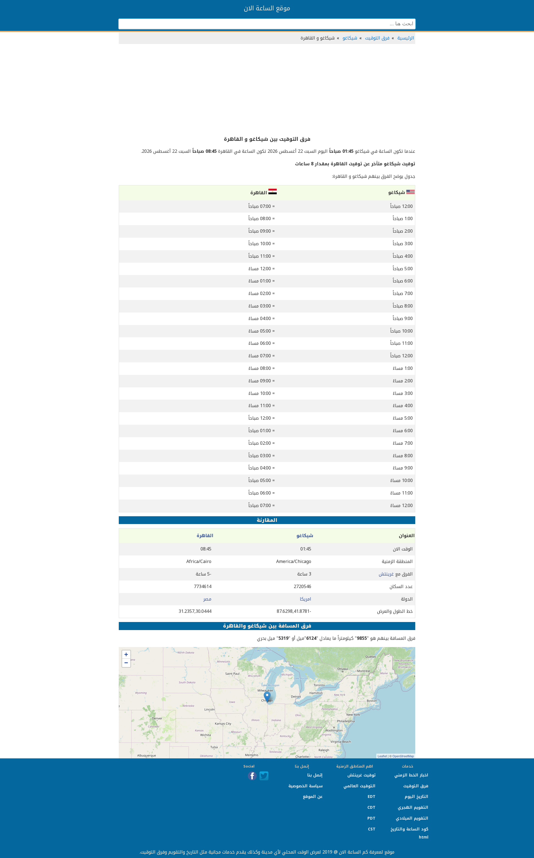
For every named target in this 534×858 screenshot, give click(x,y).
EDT (371, 796)
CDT (371, 807)
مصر (207, 599)
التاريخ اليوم (416, 796)
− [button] (126, 662)
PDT (371, 818)
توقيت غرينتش (361, 775)
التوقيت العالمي (359, 786)
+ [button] (126, 654)
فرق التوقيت (377, 38)
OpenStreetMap (403, 756)
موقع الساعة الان (267, 8)
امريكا (305, 599)
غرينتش (386, 574)
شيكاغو (350, 38)
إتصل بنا (315, 775)
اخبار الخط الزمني (411, 775)
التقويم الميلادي (412, 818)
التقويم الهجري (413, 807)
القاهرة (205, 535)
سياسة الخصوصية (305, 786)
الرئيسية (405, 38)
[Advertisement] (267, 90)
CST (371, 829)
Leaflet (382, 756)
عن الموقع (313, 796)
